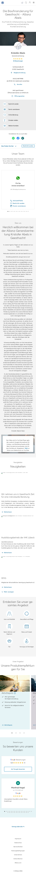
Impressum (18, 839)
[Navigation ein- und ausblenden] (34, 3)
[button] (18, 46)
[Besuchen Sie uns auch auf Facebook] (18, 138)
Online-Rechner (18, 859)
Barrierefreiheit (18, 847)
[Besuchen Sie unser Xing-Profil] (22, 138)
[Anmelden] (30, 2)
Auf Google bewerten (18, 769)
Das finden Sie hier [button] (7, 146)
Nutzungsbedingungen (18, 851)
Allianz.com (18, 863)
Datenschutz (18, 843)
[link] (10, 115)
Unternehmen (18, 855)
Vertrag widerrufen (17, 826)
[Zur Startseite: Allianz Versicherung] (2, 2)
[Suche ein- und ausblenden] (26, 3)
